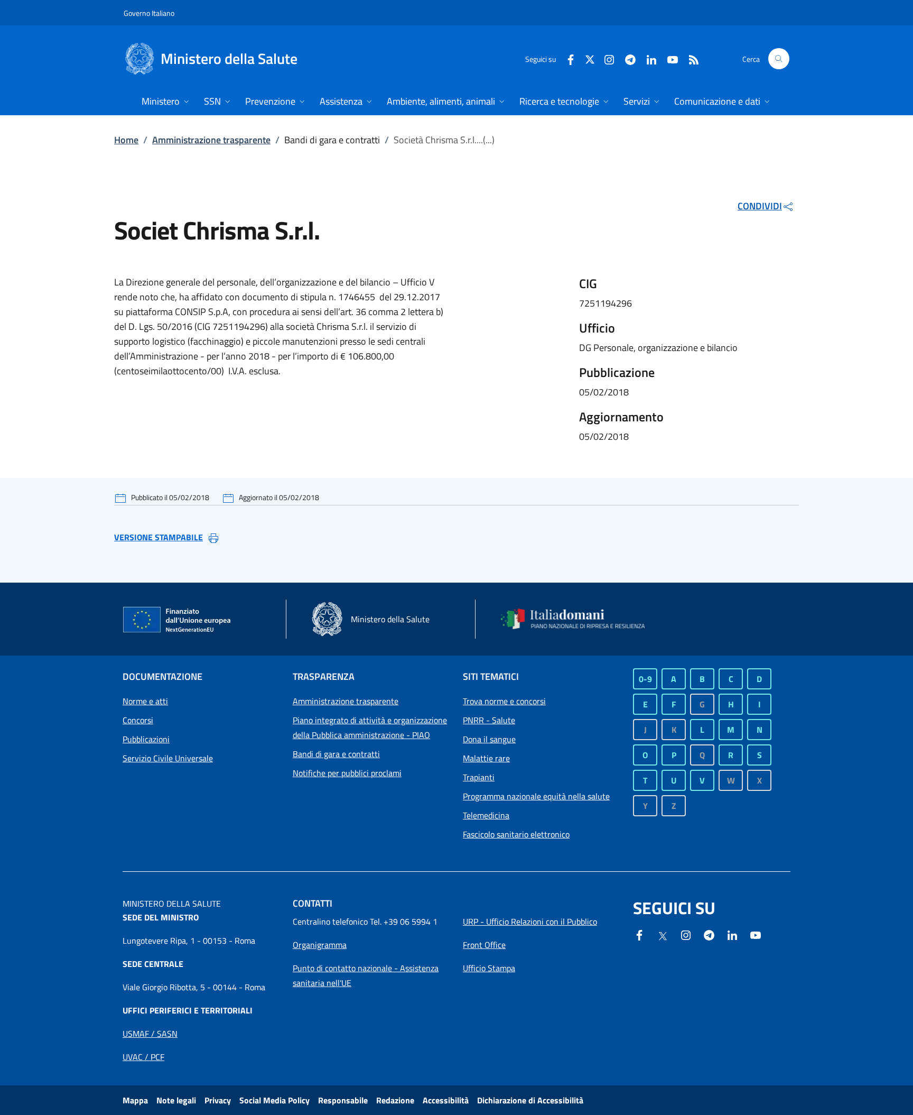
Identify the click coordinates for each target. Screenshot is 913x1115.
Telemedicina (486, 815)
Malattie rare (486, 758)
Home (126, 140)
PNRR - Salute (489, 720)
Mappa (135, 1100)
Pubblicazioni (146, 739)
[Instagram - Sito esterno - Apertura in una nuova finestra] (605, 58)
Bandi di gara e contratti (336, 754)
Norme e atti (145, 701)
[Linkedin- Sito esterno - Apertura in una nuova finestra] (732, 934)
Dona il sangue (489, 739)
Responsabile (343, 1100)
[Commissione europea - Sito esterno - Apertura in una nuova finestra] (177, 620)
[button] (778, 58)
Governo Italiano (149, 13)
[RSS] (689, 58)
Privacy (217, 1100)
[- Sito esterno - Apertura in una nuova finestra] (755, 934)
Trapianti (479, 777)
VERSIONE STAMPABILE (158, 537)
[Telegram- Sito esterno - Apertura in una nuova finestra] (626, 58)
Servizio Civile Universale (168, 758)
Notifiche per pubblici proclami (347, 773)
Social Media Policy (274, 1100)
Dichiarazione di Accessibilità (530, 1100)
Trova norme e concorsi (504, 701)
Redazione (395, 1100)
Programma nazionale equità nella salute (536, 796)
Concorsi (138, 720)
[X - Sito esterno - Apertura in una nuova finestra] (589, 58)
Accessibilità (446, 1100)
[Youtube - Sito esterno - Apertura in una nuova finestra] (668, 58)
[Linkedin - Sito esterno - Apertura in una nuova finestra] (647, 58)
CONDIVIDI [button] (760, 206)
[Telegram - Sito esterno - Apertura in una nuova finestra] (709, 934)
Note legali (176, 1100)
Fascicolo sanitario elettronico (516, 834)
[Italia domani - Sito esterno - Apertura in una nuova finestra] (579, 619)
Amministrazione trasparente (211, 140)
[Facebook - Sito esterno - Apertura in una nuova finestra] (566, 58)
